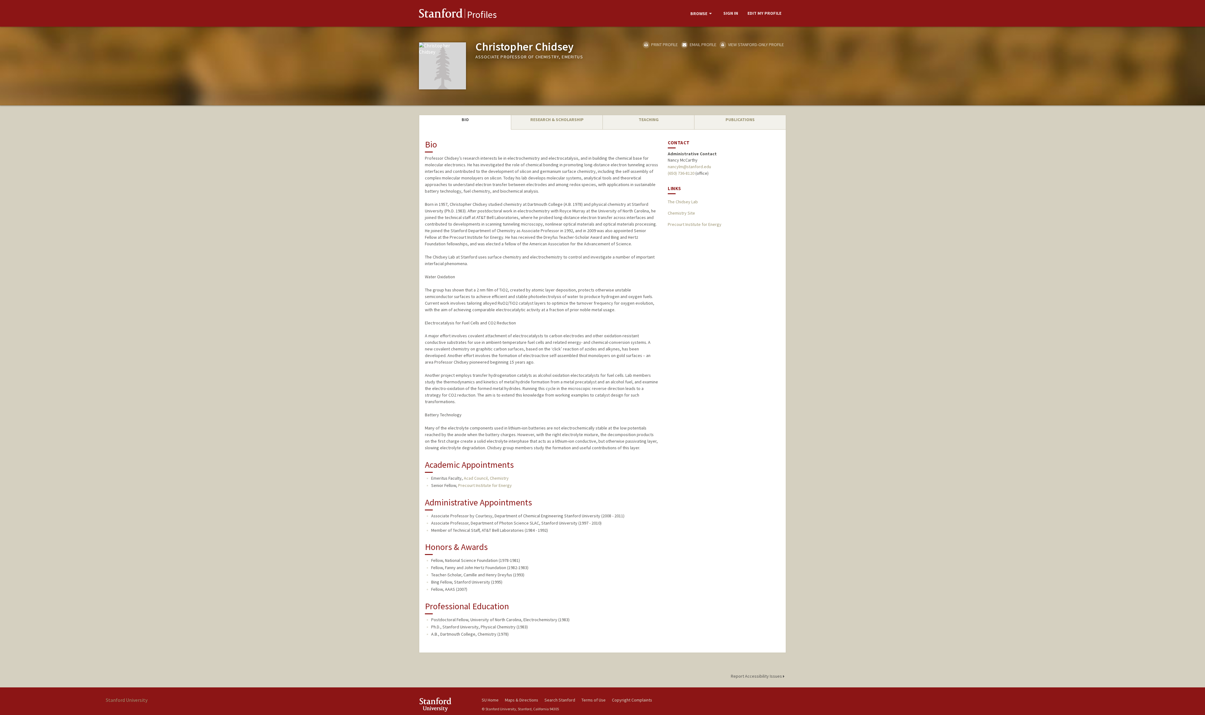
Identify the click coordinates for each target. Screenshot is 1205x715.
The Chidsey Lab (683, 202)
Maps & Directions (521, 700)
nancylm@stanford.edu (689, 166)
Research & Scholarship (557, 119)
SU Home (490, 700)
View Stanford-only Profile (755, 44)
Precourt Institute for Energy (485, 485)
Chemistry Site (681, 213)
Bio (465, 119)
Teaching (649, 119)
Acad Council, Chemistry (486, 478)
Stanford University (445, 704)
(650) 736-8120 (681, 173)
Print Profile (664, 44)
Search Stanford (559, 700)
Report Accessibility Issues (757, 676)
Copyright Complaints (632, 700)
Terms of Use (593, 700)
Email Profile (702, 44)
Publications (740, 119)
